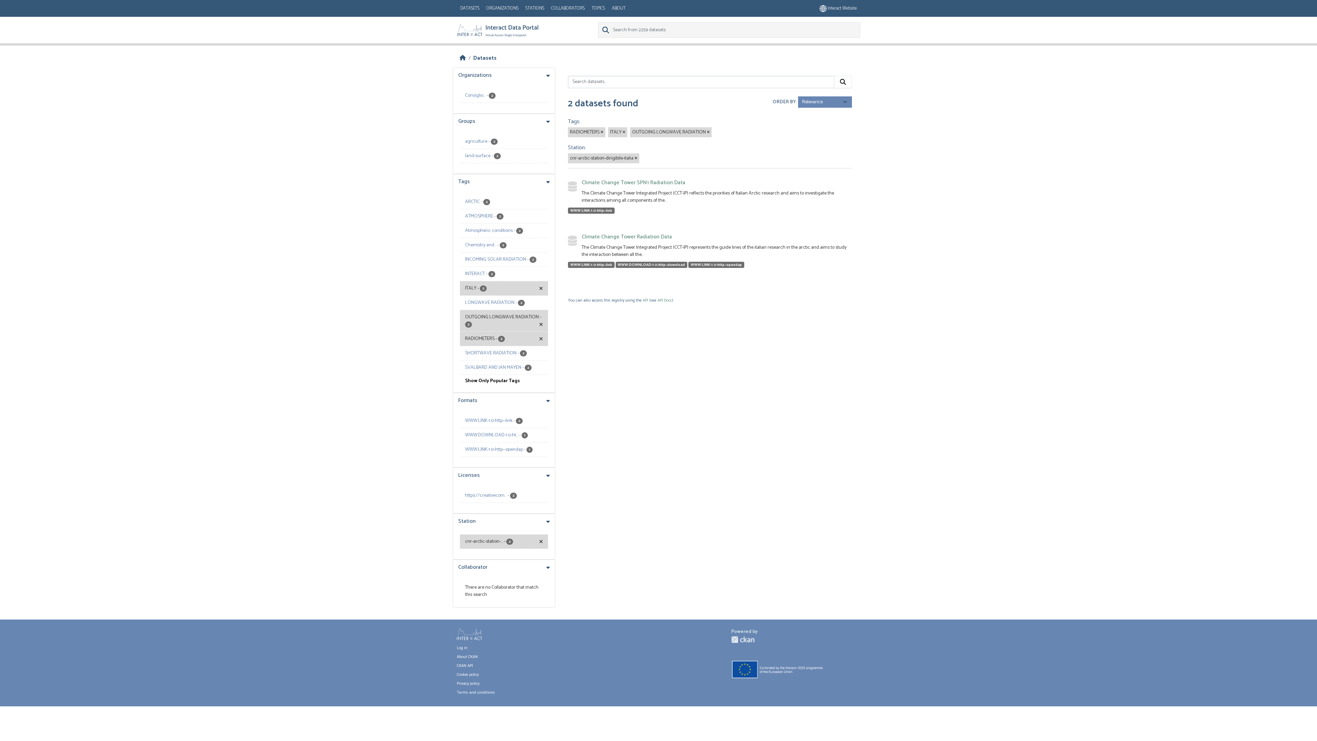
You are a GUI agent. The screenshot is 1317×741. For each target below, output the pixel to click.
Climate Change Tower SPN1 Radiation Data (633, 182)
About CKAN (467, 657)
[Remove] (602, 132)
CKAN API (465, 665)
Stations (534, 8)
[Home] (463, 58)
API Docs (664, 300)
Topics (598, 8)
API (645, 300)
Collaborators (568, 8)
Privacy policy (468, 683)
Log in (462, 648)
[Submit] (843, 82)
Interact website (842, 8)
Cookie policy (468, 674)
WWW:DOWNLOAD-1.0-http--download (651, 265)
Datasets (469, 8)
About (619, 8)
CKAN (743, 639)
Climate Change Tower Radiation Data (627, 237)
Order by (784, 102)
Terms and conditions (476, 692)
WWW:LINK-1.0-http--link (591, 211)
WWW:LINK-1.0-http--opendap (716, 265)
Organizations (502, 8)
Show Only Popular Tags (492, 381)
